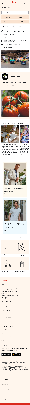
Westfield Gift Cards (7, 326)
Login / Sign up (5, 310)
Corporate (4, 340)
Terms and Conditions (7, 313)
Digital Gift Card (5, 329)
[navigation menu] (3, 3)
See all (3, 87)
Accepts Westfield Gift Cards (12, 44)
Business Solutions (6, 379)
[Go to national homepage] (5, 279)
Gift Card (3, 333)
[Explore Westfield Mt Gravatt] (15, 3)
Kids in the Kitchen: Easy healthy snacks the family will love (10, 146)
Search (6, 12)
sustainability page (17, 370)
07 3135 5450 (4, 293)
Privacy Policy (5, 389)
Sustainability (4, 384)
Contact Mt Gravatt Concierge (9, 295)
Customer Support (6, 301)
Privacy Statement (6, 317)
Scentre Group (17, 399)
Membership (4, 306)
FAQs (2, 321)
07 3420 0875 (8, 47)
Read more (7, 193)
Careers (3, 374)
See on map (7, 37)
